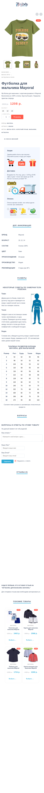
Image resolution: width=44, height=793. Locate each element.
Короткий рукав (22, 129)
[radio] (3, 111)
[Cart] (39, 4)
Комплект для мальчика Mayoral (13, 628)
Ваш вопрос (6, 433)
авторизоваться (34, 592)
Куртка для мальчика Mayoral (31, 628)
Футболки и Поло (8, 77)
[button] (3, 4)
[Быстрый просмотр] (10, 637)
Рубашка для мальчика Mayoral (13, 667)
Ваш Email (6, 453)
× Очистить (6, 114)
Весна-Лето (6, 74)
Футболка (5, 132)
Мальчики (5, 72)
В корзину (17, 117)
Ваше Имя (6, 445)
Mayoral (10, 123)
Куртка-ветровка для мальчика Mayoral (31, 667)
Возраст (4, 108)
